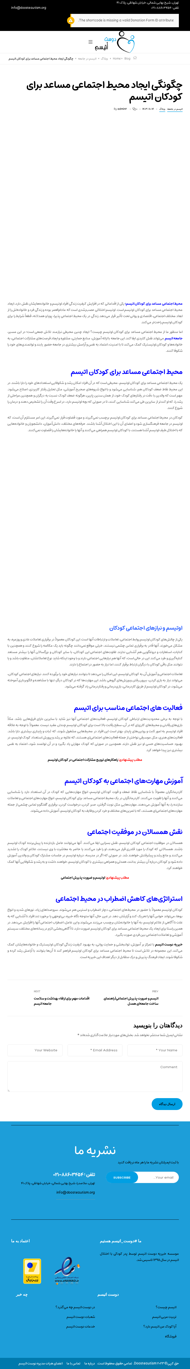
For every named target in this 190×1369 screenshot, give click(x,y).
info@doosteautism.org (28, 8)
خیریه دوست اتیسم (169, 944)
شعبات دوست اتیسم (81, 1317)
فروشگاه (170, 1336)
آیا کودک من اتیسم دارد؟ (159, 1326)
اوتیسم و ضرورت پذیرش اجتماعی (83, 877)
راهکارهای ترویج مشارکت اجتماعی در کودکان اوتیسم (83, 760)
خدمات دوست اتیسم (80, 1326)
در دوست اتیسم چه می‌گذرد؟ (75, 1307)
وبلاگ (162, 109)
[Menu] (90, 41)
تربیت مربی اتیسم (164, 1317)
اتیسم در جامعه (175, 109)
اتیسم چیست (167, 1307)
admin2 (122, 109)
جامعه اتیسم (173, 338)
